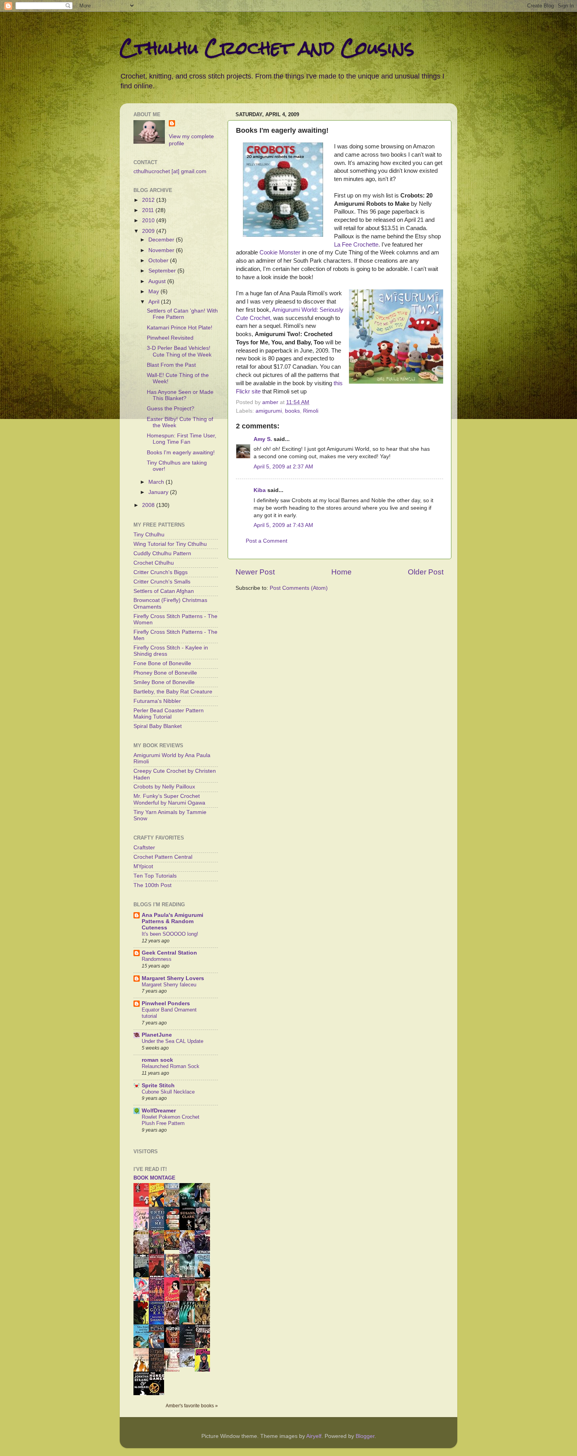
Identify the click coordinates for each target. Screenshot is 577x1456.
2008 (149, 505)
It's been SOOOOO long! (170, 934)
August (157, 281)
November (162, 250)
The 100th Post (152, 885)
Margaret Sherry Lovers (173, 978)
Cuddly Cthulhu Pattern (162, 553)
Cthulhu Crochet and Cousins (267, 47)
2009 (149, 231)
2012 (149, 200)
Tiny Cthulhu (148, 535)
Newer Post (255, 572)
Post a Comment (266, 541)
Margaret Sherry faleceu (169, 985)
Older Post (426, 572)
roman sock (157, 1060)
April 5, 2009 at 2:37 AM (283, 467)
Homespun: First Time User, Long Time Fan (181, 439)
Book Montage (154, 1178)
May (154, 291)
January (159, 492)
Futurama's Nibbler (157, 701)
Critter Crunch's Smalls (161, 582)
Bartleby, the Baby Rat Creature (172, 692)
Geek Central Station (169, 953)
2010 (149, 220)
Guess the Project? (170, 409)
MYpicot (143, 866)
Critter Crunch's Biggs (160, 572)
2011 (148, 210)
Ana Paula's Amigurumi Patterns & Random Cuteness (172, 921)
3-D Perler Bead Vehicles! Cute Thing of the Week (179, 351)
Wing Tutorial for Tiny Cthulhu (170, 544)
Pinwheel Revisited (170, 338)
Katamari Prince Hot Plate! (179, 328)
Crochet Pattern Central (162, 857)
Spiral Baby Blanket (157, 726)
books (292, 411)
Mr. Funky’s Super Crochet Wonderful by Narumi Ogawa (169, 799)
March (157, 482)
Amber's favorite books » (192, 1405)
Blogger (365, 1436)
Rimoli (310, 411)
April (154, 302)
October (159, 260)
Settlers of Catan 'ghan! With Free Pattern (182, 314)
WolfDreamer (159, 1111)
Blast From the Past (171, 365)
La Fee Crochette (356, 244)
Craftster (144, 848)
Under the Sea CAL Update (172, 1041)
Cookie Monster (279, 252)
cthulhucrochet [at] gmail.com (169, 171)
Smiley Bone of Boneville (164, 682)
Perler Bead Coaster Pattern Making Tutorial (168, 714)
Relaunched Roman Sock (170, 1066)
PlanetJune (157, 1035)
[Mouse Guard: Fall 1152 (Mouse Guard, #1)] (174, 1248)
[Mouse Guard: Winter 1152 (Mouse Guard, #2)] (189, 1365)
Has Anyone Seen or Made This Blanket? (180, 395)
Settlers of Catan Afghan (163, 591)
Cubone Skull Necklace (168, 1092)
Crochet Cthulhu (153, 563)
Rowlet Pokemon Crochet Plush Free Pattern (170, 1120)
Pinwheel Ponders (166, 1003)
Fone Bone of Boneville (162, 663)
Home (341, 572)
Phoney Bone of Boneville (165, 673)
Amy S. (263, 439)
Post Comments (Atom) (299, 588)
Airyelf (313, 1436)
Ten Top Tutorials (155, 876)
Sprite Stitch (158, 1085)
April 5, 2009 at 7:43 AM (283, 525)
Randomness (157, 959)
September (162, 271)
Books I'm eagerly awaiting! (181, 452)
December (162, 240)
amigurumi (269, 411)
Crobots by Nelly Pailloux (164, 787)
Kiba (260, 490)
